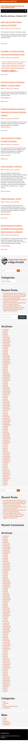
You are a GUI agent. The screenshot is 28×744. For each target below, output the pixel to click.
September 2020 (7, 424)
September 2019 (7, 442)
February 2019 (6, 453)
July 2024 (5, 366)
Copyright (3, 736)
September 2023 (7, 380)
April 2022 (5, 399)
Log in (4, 719)
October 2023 (6, 378)
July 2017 (5, 481)
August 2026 (6, 329)
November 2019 (6, 438)
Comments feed (6, 722)
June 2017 (5, 483)
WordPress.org (6, 724)
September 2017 (7, 478)
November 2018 (6, 457)
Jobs (6, 43)
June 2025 (5, 350)
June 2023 (5, 381)
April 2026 (5, 334)
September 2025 (7, 345)
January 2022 (6, 404)
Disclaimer (3, 737)
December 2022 (6, 391)
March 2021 (6, 415)
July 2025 (5, 348)
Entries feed (6, 721)
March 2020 (6, 432)
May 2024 (5, 369)
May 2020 (5, 430)
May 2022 (5, 397)
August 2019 (6, 443)
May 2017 (5, 484)
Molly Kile (17, 57)
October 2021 (6, 407)
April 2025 (5, 353)
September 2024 (7, 362)
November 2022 (6, 392)
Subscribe (22, 317)
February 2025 (6, 356)
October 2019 (6, 440)
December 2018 (6, 456)
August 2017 (6, 480)
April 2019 (5, 449)
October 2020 (6, 423)
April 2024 (5, 370)
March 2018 (6, 468)
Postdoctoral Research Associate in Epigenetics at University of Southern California (13, 112)
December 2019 (6, 437)
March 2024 (6, 372)
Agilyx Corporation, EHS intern (11, 166)
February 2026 (6, 337)
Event (4, 701)
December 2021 (6, 405)
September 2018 (7, 461)
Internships (7, 191)
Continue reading (9, 70)
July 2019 (5, 445)
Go (18, 271)
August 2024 (6, 364)
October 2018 (6, 459)
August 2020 (6, 426)
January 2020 (6, 435)
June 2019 (5, 446)
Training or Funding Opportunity (10, 706)
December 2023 (6, 375)
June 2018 (5, 465)
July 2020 (5, 427)
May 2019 (5, 448)
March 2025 (6, 354)
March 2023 (6, 386)
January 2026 (6, 339)
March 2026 (6, 335)
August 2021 (6, 410)
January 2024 (6, 373)
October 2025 (6, 343)
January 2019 (6, 454)
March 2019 (6, 451)
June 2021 (5, 413)
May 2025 (5, 351)
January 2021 (6, 418)
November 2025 (6, 342)
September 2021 (7, 408)
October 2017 (6, 476)
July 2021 (5, 411)
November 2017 (6, 475)
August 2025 (6, 347)
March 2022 (6, 400)
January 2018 (6, 472)
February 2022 (6, 402)
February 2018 (6, 470)
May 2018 (5, 467)
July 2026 (5, 331)
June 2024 (5, 367)
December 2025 (6, 340)
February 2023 (6, 388)
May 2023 (5, 383)
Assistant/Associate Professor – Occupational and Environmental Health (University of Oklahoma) (12, 228)
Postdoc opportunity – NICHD (11, 199)
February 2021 (6, 416)
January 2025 (6, 358)
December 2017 (6, 473)
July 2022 (5, 396)
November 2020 (6, 421)
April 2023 (5, 385)
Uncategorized (6, 707)
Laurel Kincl (17, 28)
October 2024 (6, 361)
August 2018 (6, 462)
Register (5, 718)
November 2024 (6, 359)
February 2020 (6, 434)
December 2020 (6, 419)
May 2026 (5, 332)
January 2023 (6, 389)
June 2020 (5, 429)
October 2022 (6, 394)
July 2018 (5, 464)
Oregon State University (9, 1)
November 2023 (6, 377)
